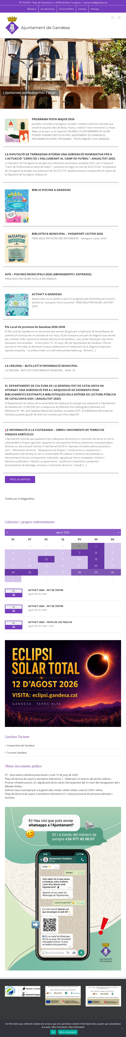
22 (95, 565)
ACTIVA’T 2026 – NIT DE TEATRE (45, 590)
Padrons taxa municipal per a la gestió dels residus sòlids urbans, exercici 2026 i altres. (54, 790)
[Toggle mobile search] (112, 17)
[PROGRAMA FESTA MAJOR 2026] (17, 130)
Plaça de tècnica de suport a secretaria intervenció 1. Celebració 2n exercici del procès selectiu (58, 778)
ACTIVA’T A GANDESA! (47, 294)
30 (112, 572)
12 (46, 559)
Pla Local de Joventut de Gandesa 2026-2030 (35, 327)
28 (79, 572)
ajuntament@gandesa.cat (95, 2)
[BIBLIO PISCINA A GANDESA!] (17, 206)
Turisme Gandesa (17, 752)
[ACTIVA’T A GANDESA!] (17, 305)
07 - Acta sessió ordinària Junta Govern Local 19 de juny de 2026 (41, 774)
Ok (53, 1032)
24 (13, 572)
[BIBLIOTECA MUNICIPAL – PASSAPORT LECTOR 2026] (17, 248)
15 (95, 559)
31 (79, 546)
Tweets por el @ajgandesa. (20, 498)
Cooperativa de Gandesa (20, 745)
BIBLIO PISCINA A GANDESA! (51, 190)
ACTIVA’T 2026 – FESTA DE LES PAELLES (50, 622)
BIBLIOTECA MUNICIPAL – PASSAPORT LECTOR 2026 (67, 234)
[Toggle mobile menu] (119, 17)
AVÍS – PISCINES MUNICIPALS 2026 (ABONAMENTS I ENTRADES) (48, 274)
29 (95, 572)
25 (29, 572)
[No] (122, 1028)
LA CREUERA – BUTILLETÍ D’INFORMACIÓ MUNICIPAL (41, 366)
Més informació (68, 1032)
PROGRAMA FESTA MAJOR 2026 (53, 119)
